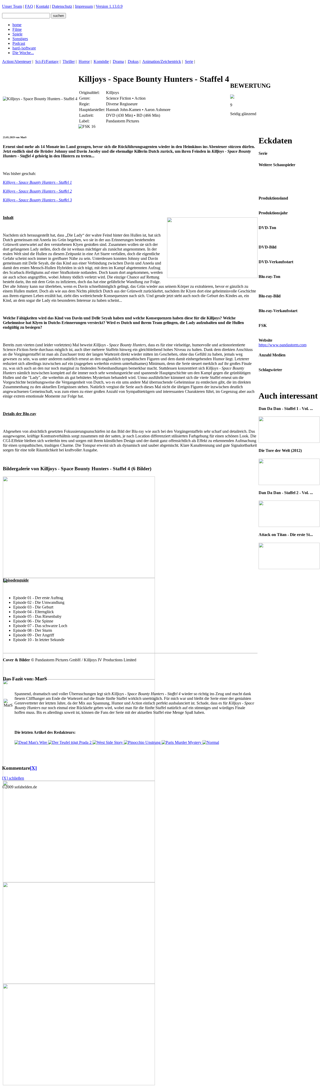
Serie (189, 61)
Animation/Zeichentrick (161, 61)
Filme (17, 29)
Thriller (69, 61)
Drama (118, 61)
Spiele (17, 34)
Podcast (18, 43)
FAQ (29, 6)
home (16, 25)
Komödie (101, 61)
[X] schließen (13, 778)
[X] (33, 768)
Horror (84, 61)
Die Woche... (23, 52)
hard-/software (24, 48)
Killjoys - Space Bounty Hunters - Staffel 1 (37, 182)
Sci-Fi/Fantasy (47, 61)
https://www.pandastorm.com (282, 345)
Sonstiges (20, 38)
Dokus (133, 61)
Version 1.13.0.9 (109, 6)
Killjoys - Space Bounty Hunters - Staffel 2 (37, 191)
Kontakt (42, 6)
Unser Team (12, 6)
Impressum (84, 6)
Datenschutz (62, 6)
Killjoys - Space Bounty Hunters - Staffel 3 (37, 200)
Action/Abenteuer (16, 61)
